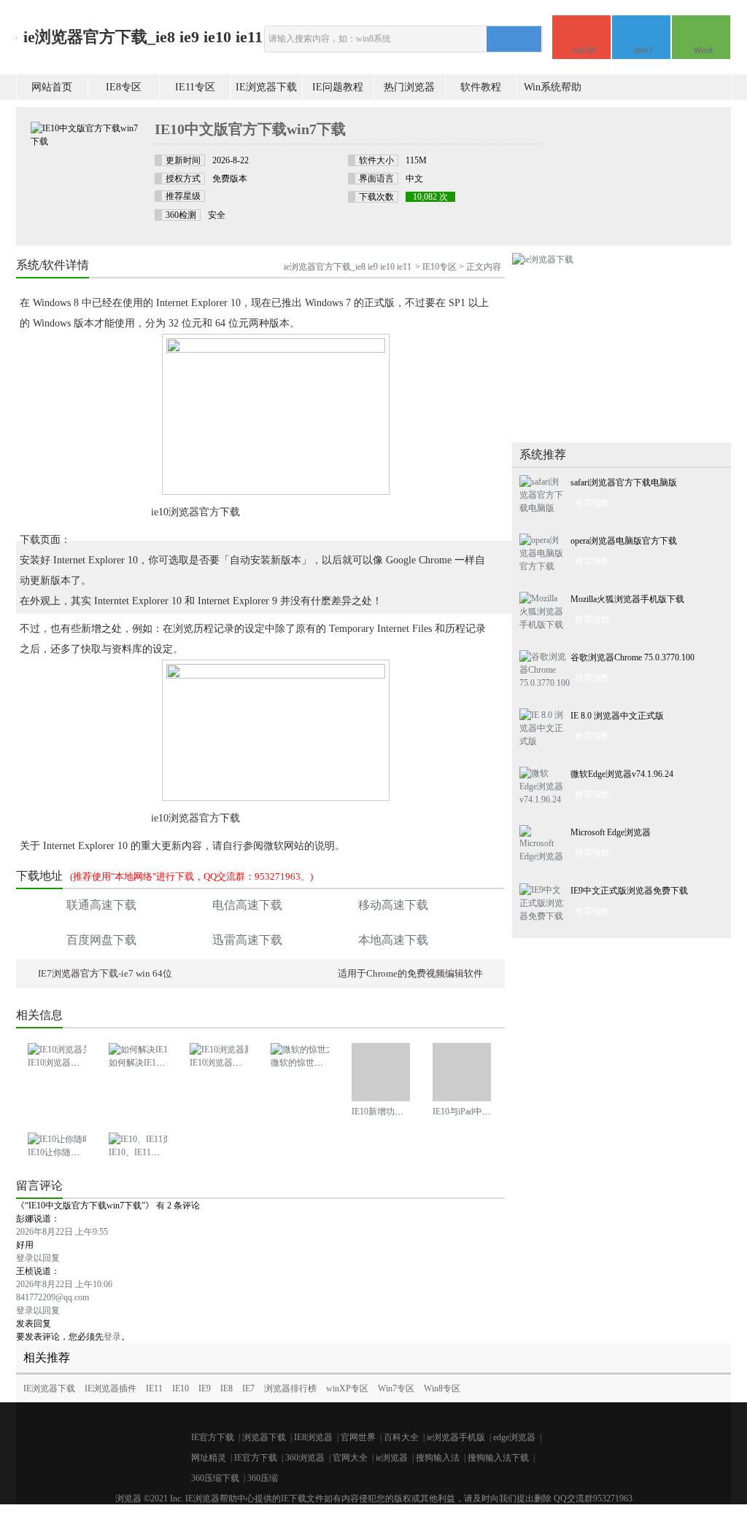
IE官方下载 (212, 1437)
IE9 (204, 1388)
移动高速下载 (393, 905)
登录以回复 (38, 1258)
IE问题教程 (337, 87)
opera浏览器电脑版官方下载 (623, 541)
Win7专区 (396, 1388)
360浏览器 (305, 1458)
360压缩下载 (215, 1478)
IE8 (226, 1388)
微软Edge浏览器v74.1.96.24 (621, 774)
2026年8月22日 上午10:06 (64, 1284)
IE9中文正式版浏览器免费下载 (629, 891)
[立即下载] (643, 151)
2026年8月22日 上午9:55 (62, 1232)
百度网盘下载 (101, 940)
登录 (112, 1337)
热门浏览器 (409, 87)
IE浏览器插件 (110, 1388)
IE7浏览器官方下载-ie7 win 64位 (105, 973)
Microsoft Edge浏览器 (610, 832)
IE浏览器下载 (266, 87)
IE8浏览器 (313, 1437)
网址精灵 (208, 1458)
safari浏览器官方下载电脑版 (623, 482)
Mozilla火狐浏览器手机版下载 (627, 599)
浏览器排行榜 (290, 1388)
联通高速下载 (101, 905)
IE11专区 (195, 87)
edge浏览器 (514, 1437)
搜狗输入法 (438, 1458)
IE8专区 (124, 87)
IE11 (154, 1388)
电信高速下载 (247, 905)
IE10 (180, 1388)
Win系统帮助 (552, 87)
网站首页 (51, 87)
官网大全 (350, 1458)
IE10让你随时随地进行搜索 (80, 1152)
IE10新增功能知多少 (391, 1111)
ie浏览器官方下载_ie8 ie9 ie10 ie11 (143, 37)
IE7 (248, 1388)
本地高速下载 (393, 940)
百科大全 (401, 1437)
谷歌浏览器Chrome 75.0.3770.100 (632, 657)
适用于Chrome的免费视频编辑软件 (410, 973)
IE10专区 (439, 267)
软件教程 (480, 87)
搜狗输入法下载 (498, 1458)
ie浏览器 (392, 1458)
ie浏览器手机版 (456, 1437)
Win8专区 (442, 1388)
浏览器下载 (264, 1437)
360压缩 (262, 1478)
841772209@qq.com (52, 1297)
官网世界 (358, 1437)
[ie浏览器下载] (542, 259)
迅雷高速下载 (247, 940)
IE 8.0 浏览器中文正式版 (617, 716)
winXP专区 (347, 1388)
